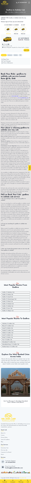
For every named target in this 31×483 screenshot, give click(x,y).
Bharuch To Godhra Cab (8, 325)
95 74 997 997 (15, 96)
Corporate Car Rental (6, 452)
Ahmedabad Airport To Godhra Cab (10, 344)
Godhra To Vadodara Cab (8, 292)
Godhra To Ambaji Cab (7, 294)
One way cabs (4, 450)
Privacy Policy (4, 437)
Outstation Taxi (4, 448)
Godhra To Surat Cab (7, 308)
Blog (2, 441)
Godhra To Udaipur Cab (7, 310)
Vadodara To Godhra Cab (8, 323)
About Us (3, 433)
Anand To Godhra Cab (7, 328)
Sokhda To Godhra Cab (7, 332)
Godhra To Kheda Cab (7, 301)
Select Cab (26, 50)
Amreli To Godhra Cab (7, 335)
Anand (17, 402)
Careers (3, 435)
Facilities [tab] (16, 55)
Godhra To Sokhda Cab (7, 306)
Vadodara (13, 402)
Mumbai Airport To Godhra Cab (9, 346)
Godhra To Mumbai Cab (8, 303)
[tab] (8, 29)
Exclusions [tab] (10, 55)
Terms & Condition (5, 439)
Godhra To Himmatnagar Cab (9, 299)
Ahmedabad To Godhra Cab (8, 342)
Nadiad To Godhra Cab (7, 330)
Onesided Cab (22, 477)
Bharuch (22, 402)
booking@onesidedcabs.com (14, 468)
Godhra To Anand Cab (7, 296)
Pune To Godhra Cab (7, 339)
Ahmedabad (18, 401)
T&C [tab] (20, 55)
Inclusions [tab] (4, 55)
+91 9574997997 (22, 2)
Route (2, 454)
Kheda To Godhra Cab (7, 337)
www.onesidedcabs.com (23, 97)
